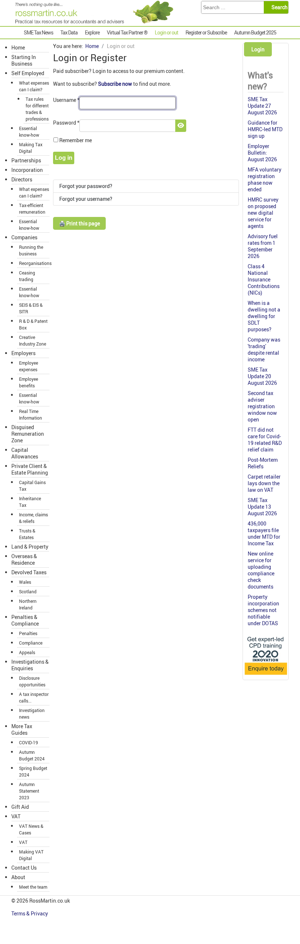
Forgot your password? (85, 185)
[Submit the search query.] (278, 7)
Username (66, 99)
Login (258, 49)
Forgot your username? (85, 198)
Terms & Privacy (30, 913)
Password (66, 122)
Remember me (75, 140)
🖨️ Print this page (79, 223)
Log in (63, 158)
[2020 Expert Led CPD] (265, 675)
